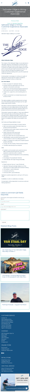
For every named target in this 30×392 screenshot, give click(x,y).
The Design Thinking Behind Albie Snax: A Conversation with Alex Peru (14, 276)
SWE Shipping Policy (6, 319)
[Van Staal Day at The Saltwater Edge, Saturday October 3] (15, 238)
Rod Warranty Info (5, 323)
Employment (4, 342)
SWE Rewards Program (7, 320)
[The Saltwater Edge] (15, 3)
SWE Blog (3, 336)
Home (9, 23)
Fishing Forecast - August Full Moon (14, 304)
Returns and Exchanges (7, 322)
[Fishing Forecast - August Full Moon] (15, 292)
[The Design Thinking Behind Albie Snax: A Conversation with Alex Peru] (15, 265)
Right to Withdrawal (6, 328)
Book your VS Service (6, 369)
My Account (4, 347)
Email (2, 204)
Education (3, 339)
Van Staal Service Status (7, 371)
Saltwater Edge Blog (17, 23)
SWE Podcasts (5, 337)
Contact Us (4, 317)
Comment (3, 209)
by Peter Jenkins (4, 30)
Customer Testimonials (7, 350)
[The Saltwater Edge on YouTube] (3, 353)
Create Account (5, 349)
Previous (13, 20)
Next (17, 20)
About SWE (4, 334)
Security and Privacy (6, 326)
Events (3, 340)
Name (2, 199)
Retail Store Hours (5, 360)
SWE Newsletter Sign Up (7, 333)
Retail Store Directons (6, 363)
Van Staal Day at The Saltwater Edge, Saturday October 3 (14, 250)
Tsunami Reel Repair (6, 325)
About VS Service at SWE (7, 368)
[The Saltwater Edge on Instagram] (2, 353)
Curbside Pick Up (5, 361)
